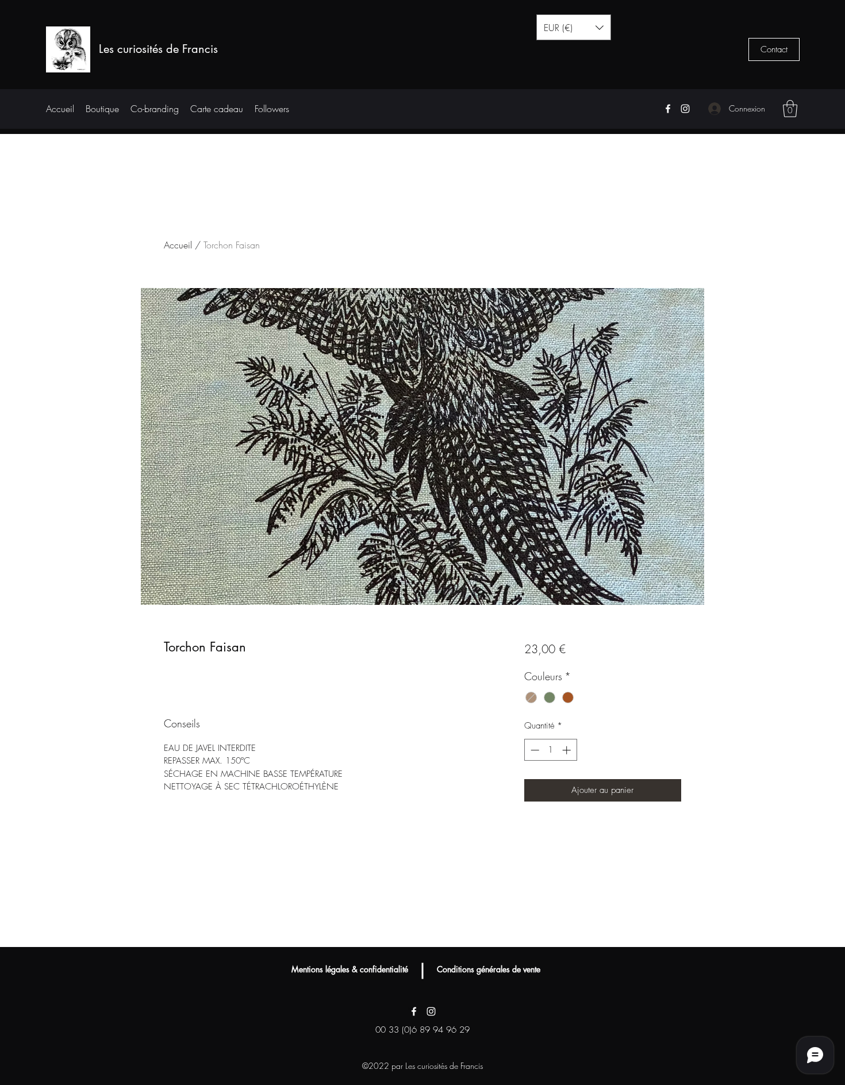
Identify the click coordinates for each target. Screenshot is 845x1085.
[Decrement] (533, 750)
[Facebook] (668, 108)
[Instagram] (685, 108)
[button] (573, 27)
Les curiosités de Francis (158, 48)
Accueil (178, 245)
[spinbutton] (550, 750)
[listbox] (573, 27)
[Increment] (567, 750)
